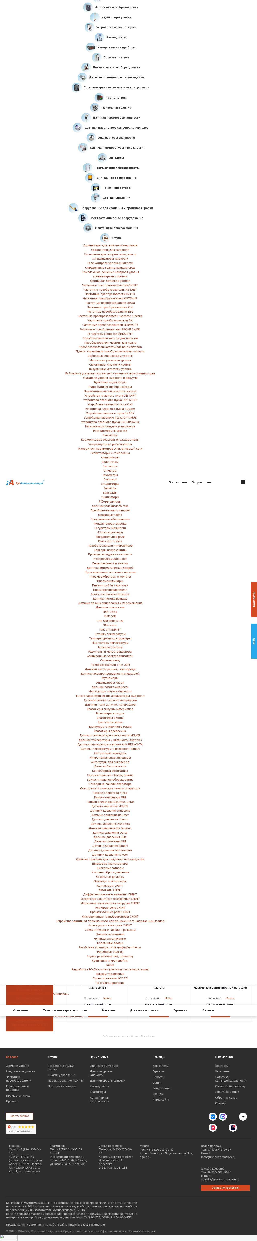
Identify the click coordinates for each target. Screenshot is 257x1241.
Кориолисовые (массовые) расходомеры (110, 439)
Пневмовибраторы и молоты (110, 576)
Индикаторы (110, 497)
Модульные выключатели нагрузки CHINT (110, 903)
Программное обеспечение (110, 519)
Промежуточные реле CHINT (110, 912)
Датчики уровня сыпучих (107, 1080)
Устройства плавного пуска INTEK (110, 413)
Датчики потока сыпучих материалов (110, 700)
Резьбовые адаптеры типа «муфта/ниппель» (29, 994)
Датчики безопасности (110, 766)
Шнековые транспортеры (110, 863)
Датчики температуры (110, 634)
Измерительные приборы (17, 1088)
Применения (99, 1057)
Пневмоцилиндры (110, 581)
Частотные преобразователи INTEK (110, 294)
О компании (224, 1057)
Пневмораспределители (110, 590)
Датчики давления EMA (110, 837)
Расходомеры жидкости (110, 431)
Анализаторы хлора (110, 682)
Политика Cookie (227, 1092)
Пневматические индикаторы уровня (110, 391)
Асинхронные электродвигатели (110, 656)
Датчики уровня (17, 1066)
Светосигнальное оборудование (110, 775)
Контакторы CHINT (110, 885)
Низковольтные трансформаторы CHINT (110, 916)
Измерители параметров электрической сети (110, 448)
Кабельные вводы (30, 989)
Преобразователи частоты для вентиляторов (110, 347)
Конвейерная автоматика (110, 771)
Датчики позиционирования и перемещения (110, 603)
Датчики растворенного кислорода (110, 669)
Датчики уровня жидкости (101, 1073)
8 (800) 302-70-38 (219, 1172)
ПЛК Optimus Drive (110, 621)
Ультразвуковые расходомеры (110, 444)
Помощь (158, 1057)
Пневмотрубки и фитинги (110, 585)
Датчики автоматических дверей (110, 568)
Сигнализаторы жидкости (110, 258)
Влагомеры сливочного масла (110, 726)
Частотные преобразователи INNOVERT (110, 285)
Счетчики (110, 479)
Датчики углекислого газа (110, 506)
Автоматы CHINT (110, 890)
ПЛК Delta (110, 612)
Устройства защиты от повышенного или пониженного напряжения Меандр (110, 921)
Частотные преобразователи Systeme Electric (110, 316)
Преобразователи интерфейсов (110, 545)
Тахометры (110, 475)
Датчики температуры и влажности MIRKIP (110, 735)
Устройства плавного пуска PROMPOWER (110, 422)
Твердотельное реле (110, 537)
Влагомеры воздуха (110, 713)
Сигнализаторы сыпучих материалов (110, 254)
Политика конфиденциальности (230, 1078)
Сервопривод (110, 660)
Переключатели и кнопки (110, 563)
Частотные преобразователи (18, 1078)
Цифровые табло (110, 515)
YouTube (223, 1128)
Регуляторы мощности (110, 528)
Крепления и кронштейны (110, 960)
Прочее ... (12, 1101)
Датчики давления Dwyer (110, 854)
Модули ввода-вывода (110, 523)
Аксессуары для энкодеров (110, 762)
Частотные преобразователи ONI (110, 307)
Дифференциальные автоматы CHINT (110, 894)
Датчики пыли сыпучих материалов (110, 704)
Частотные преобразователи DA (110, 320)
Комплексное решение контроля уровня (110, 272)
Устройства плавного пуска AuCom (110, 409)
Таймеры (110, 488)
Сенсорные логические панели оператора (110, 788)
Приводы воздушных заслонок (110, 554)
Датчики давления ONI (110, 841)
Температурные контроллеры (110, 638)
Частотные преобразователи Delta (110, 303)
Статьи (156, 1082)
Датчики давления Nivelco (110, 819)
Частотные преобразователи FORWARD (110, 325)
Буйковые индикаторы (110, 382)
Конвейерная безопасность (99, 1099)
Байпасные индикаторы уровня (110, 356)
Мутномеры (110, 678)
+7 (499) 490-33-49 (21, 1157)
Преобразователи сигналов (110, 510)
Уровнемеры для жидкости (110, 250)
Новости (158, 1077)
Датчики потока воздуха (110, 598)
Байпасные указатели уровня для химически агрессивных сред (110, 373)
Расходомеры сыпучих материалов (110, 426)
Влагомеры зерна (110, 722)
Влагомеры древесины (110, 731)
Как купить (160, 1066)
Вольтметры (110, 462)
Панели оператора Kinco (110, 793)
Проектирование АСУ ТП (29, 1025)
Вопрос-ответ (162, 1088)
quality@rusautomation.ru (220, 1179)
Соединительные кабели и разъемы (110, 930)
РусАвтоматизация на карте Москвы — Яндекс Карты (128, 1036)
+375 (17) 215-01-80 (160, 1149)
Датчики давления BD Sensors (110, 828)
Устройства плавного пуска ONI (110, 404)
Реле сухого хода (110, 541)
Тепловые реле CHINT (110, 907)
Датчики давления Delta (110, 832)
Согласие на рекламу (230, 1086)
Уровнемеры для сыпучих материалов (110, 245)
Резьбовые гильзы (29, 998)
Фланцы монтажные (110, 934)
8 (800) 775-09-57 (219, 1149)
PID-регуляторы (110, 501)
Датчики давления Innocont (110, 810)
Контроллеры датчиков (110, 559)
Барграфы (110, 492)
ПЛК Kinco (110, 625)
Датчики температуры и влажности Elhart (110, 749)
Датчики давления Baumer (110, 815)
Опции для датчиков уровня (110, 281)
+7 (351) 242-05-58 (69, 1149)
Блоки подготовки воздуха (110, 594)
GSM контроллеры (110, 532)
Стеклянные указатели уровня (110, 364)
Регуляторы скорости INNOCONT (110, 334)
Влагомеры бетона (110, 718)
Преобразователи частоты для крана (110, 342)
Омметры (110, 470)
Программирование (29, 1029)
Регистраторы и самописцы (110, 453)
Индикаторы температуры (110, 643)
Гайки (110, 965)
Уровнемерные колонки (110, 276)
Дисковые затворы (110, 868)
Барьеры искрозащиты (110, 550)
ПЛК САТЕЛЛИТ (110, 629)
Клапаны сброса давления (110, 872)
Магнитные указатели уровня (110, 360)
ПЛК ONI (110, 616)
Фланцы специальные (30, 985)
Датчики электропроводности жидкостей (110, 673)
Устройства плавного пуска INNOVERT (110, 400)
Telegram (233, 1117)
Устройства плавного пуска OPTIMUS (110, 417)
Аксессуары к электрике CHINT (110, 925)
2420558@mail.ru (93, 1224)
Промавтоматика (18, 1095)
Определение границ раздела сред (110, 267)
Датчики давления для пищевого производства (110, 859)
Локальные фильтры (110, 877)
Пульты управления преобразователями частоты (110, 351)
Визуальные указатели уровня (110, 369)
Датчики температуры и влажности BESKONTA (110, 744)
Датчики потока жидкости (110, 687)
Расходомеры (99, 1086)
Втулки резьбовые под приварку (29, 1003)
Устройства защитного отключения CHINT (110, 899)
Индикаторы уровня (20, 1071)
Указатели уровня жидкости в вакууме (110, 378)
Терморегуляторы (110, 647)
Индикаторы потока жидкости (110, 691)
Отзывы (220, 1103)
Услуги (52, 1057)
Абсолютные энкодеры (110, 753)
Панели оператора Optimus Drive (110, 802)
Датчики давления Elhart (110, 846)
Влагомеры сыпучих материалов (110, 709)
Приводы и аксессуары (110, 881)
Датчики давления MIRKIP (110, 806)
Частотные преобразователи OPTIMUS (110, 298)
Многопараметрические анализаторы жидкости (110, 696)
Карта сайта (160, 1099)
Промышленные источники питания (110, 572)
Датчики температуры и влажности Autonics (110, 740)
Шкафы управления (30, 1020)
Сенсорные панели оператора (110, 784)
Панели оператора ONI (110, 797)
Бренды (157, 1094)
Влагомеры (98, 1092)
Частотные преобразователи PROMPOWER (110, 329)
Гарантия (158, 1071)
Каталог (12, 1057)
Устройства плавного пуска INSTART (110, 395)
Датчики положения (110, 607)
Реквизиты (222, 1071)
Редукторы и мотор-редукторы (110, 651)
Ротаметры (110, 435)
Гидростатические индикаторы (110, 387)
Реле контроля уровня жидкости (110, 263)
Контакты (221, 1066)
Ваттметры (110, 466)
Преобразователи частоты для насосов (110, 338)
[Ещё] (209, 482)
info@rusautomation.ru (67, 1157)
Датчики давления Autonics (110, 824)
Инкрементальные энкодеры (110, 757)
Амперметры (110, 457)
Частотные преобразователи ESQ (110, 311)
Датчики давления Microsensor (110, 850)
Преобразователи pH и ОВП (110, 665)
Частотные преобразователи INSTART (110, 289)
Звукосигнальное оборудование (110, 779)
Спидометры (110, 484)
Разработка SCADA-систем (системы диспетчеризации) (110, 969)
